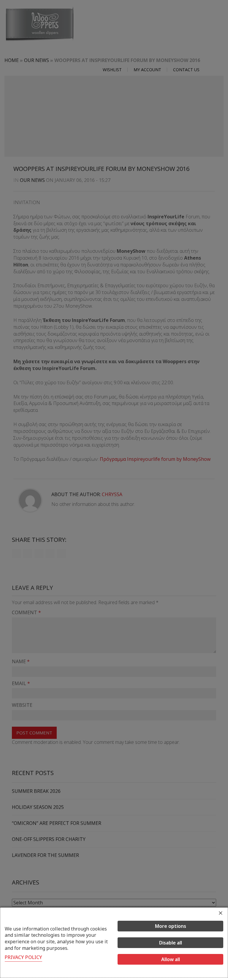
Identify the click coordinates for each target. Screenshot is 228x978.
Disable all (170, 942)
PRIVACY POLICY (23, 957)
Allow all (170, 959)
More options (170, 926)
